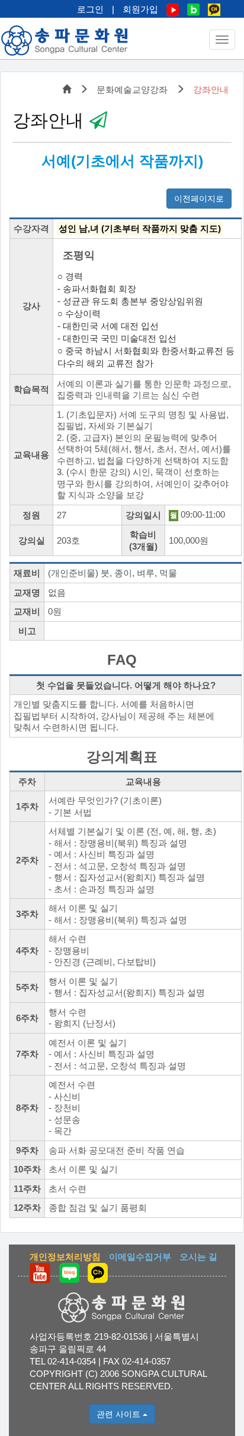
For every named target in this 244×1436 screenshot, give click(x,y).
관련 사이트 (120, 1414)
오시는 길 (198, 1257)
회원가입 (140, 9)
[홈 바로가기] (65, 40)
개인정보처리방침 (65, 1257)
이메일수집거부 (140, 1257)
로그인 (90, 9)
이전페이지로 (199, 198)
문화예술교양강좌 (132, 90)
